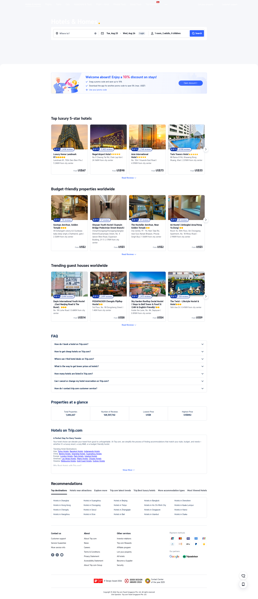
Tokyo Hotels (63, 451)
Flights (48, 4)
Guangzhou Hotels (94, 454)
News (86, 543)
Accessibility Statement (93, 561)
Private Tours (119, 4)
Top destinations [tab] (59, 490)
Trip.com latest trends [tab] (120, 490)
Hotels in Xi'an (89, 514)
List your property (124, 552)
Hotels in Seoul (90, 510)
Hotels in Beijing (120, 501)
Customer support (58, 539)
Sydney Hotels (99, 461)
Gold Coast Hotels (84, 461)
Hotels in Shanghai (61, 501)
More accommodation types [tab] (171, 490)
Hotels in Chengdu (61, 510)
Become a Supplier (124, 561)
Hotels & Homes (33, 4)
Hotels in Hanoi (180, 510)
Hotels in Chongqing (92, 505)
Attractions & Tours (83, 4)
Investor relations (124, 539)
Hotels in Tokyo (120, 505)
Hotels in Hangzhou (61, 514)
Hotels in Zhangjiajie (122, 510)
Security (120, 565)
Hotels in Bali (119, 514)
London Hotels (66, 456)
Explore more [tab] (100, 490)
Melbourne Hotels (68, 461)
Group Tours (135, 4)
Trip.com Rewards (124, 543)
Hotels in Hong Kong (62, 505)
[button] (166, 4)
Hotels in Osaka (180, 514)
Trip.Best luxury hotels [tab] (144, 490)
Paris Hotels (78, 456)
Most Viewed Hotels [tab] (197, 490)
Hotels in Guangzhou (92, 501)
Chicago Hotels (95, 459)
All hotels (121, 556)
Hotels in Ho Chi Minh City (155, 505)
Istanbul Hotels (91, 456)
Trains (58, 4)
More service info (58, 547)
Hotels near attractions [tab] (81, 490)
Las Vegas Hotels (69, 459)
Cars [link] (68, 4)
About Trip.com (90, 539)
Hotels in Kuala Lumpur (184, 505)
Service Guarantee (58, 543)
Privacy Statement (91, 556)
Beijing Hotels (65, 454)
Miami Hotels (82, 459)
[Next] (206, 149)
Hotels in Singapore (152, 510)
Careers (87, 547)
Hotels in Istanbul (151, 514)
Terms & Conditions (92, 552)
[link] (205, 4)
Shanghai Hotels (78, 454)
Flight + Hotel (102, 4)
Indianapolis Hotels (92, 451)
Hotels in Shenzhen (182, 501)
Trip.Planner (151, 4)
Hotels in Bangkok (151, 501)
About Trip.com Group (93, 565)
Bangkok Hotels (76, 451)
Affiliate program (124, 547)
